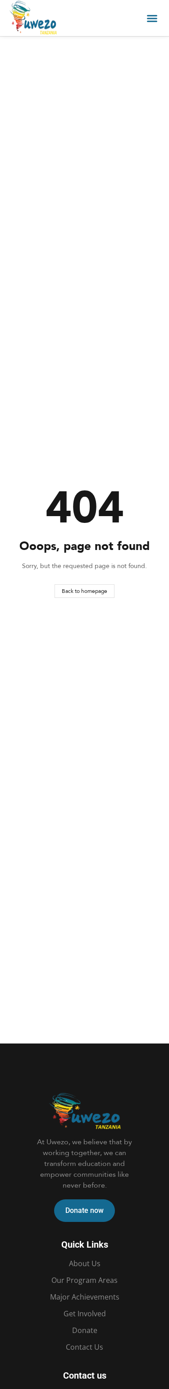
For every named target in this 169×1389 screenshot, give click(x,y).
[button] (152, 18)
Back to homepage (84, 591)
